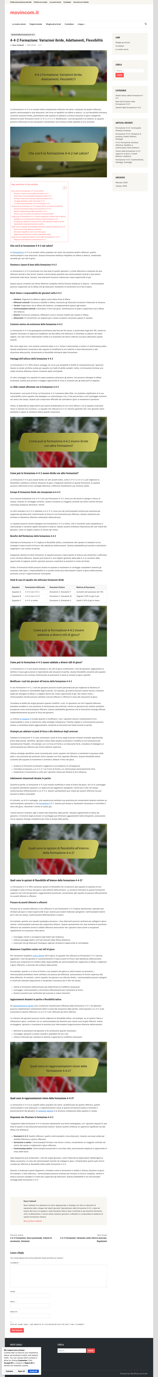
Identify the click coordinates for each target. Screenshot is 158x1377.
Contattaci (67, 2)
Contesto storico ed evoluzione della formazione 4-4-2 (33, 198)
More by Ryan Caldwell (33, 1221)
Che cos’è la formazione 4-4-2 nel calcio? (27, 191)
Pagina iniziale (36, 24)
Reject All (21, 1371)
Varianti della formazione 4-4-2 (23, 35)
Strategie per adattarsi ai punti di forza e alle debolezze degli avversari (39, 221)
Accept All (33, 1371)
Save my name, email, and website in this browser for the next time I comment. (47, 1324)
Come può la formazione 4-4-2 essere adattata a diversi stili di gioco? (38, 216)
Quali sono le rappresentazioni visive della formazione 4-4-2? (35, 237)
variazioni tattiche (45, 1111)
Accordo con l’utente (81, 2)
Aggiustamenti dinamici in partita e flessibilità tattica (32, 234)
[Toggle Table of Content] (63, 188)
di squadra (24, 719)
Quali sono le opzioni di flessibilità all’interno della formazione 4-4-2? (38, 227)
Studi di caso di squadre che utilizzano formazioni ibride (34, 214)
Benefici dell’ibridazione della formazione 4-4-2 (30, 211)
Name (13, 1291)
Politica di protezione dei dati (20, 2)
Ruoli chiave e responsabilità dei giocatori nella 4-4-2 (32, 196)
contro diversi (38, 956)
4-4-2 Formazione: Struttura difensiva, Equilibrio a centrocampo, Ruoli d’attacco (127, 145)
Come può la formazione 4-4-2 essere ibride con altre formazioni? (37, 206)
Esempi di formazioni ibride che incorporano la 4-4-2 (32, 209)
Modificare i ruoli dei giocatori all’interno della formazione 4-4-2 (36, 219)
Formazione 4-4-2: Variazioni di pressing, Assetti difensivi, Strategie (128, 136)
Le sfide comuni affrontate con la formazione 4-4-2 (32, 203)
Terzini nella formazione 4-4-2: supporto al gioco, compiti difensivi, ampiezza (128, 153)
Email (13, 1302)
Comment (15, 1263)
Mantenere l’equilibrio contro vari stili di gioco (30, 232)
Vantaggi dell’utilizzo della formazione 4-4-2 (29, 201)
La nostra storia (55, 2)
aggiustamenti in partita (23, 1006)
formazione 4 (18, 252)
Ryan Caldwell (18, 45)
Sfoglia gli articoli (53, 24)
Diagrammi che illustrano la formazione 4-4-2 (30, 239)
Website (14, 1312)
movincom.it (24, 12)
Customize (9, 1371)
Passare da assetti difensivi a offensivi (27, 229)
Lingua (81, 24)
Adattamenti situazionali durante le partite (29, 224)
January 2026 (121, 186)
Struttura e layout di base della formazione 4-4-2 (31, 193)
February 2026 (121, 182)
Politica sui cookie (40, 2)
